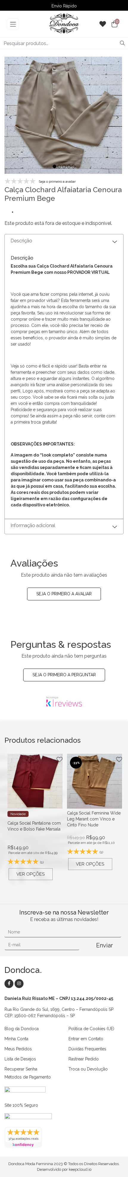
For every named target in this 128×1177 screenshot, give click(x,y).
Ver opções (30, 874)
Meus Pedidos (18, 1048)
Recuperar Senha (20, 1069)
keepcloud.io (80, 1169)
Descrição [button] (21, 241)
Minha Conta (16, 1038)
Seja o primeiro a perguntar (64, 674)
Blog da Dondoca (21, 1028)
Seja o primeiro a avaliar (64, 593)
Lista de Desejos (20, 1059)
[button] (54, 166)
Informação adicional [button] (33, 525)
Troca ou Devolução (88, 1069)
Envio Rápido (64, 6)
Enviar (104, 945)
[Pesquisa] (122, 43)
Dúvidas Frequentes (87, 1048)
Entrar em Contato (85, 1038)
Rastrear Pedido (83, 1059)
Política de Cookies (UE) (91, 1028)
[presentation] (10, 116)
